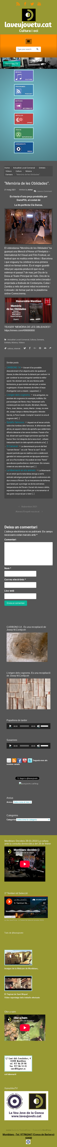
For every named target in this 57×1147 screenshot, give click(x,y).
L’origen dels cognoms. (19, 395)
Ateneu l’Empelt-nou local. (28, 511)
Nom (7, 568)
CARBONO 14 (14, 367)
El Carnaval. (13, 446)
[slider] (45, 725)
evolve (8, 1130)
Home (7, 168)
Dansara (9, 174)
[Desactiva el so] (38, 726)
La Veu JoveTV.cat (10, 920)
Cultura (18, 171)
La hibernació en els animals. (22, 470)
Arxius (9, 802)
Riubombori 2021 (29, 507)
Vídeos (9, 171)
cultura (10, 348)
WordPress (46, 1130)
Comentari (10, 539)
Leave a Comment (44, 191)
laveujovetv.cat (28, 24)
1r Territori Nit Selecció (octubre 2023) (31, 920)
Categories (11, 820)
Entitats (42, 168)
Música (29, 171)
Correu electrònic (15, 579)
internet (17, 348)
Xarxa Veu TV (11, 64)
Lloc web (9, 590)
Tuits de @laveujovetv (13, 933)
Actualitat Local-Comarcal (24, 168)
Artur (30, 190)
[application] (28, 726)
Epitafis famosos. (16, 422)
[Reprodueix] (10, 726)
